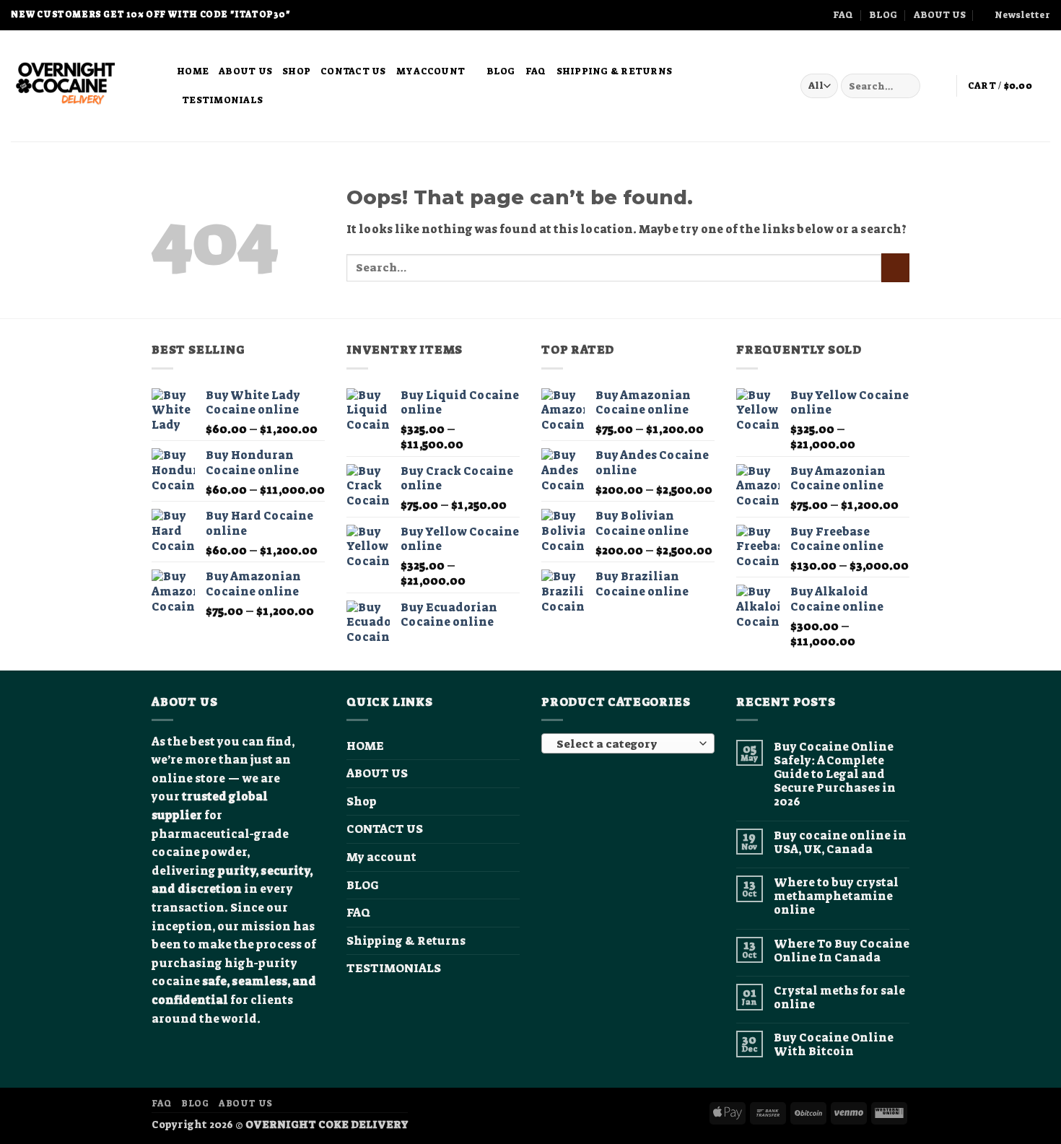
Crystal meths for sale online (839, 997)
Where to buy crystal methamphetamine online (836, 896)
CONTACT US (353, 71)
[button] (1016, 15)
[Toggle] (511, 857)
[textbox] (625, 744)
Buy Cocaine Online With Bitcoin (834, 1044)
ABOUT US (940, 15)
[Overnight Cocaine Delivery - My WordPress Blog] (83, 85)
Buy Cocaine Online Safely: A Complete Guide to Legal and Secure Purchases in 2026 (835, 774)
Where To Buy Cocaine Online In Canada (841, 950)
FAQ (843, 15)
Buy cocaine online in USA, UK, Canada (840, 842)
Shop (296, 71)
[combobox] (628, 743)
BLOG (883, 15)
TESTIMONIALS (222, 100)
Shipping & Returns (614, 71)
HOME (193, 71)
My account (431, 71)
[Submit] (907, 86)
